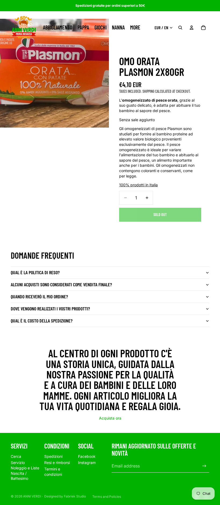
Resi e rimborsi (57, 462)
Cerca (16, 456)
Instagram (87, 462)
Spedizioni (53, 456)
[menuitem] (135, 27)
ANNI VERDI (32, 496)
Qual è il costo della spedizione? (41, 321)
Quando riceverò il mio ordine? (39, 296)
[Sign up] (204, 466)
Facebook (87, 456)
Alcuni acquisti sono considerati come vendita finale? (61, 284)
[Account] (191, 28)
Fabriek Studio (75, 496)
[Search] (180, 28)
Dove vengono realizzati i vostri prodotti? (50, 308)
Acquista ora (110, 418)
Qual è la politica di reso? (35, 272)
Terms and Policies (106, 497)
